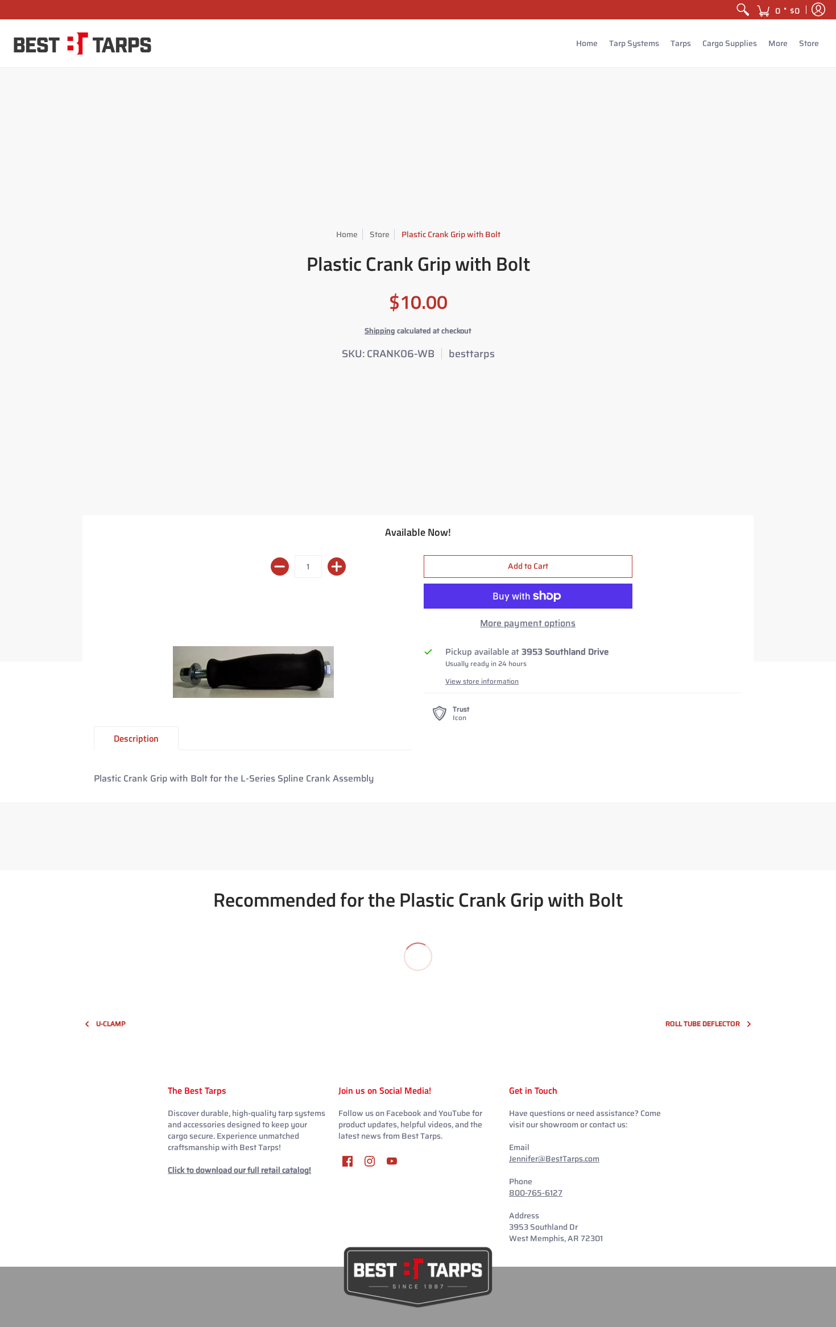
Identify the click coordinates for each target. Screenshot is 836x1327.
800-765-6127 (535, 1193)
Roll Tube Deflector (702, 1023)
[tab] (136, 738)
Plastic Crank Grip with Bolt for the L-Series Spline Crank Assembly (234, 778)
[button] (778, 9)
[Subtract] (280, 566)
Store (380, 234)
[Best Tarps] (82, 43)
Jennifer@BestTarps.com (554, 1158)
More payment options (528, 623)
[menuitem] (742, 9)
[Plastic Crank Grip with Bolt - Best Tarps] (253, 672)
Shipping (380, 331)
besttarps (472, 354)
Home (347, 234)
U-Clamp (111, 1023)
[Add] (337, 566)
